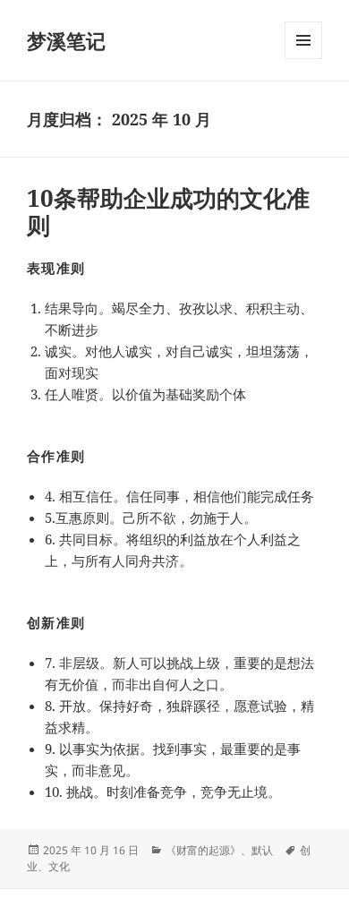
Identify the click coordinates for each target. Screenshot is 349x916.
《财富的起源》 (203, 850)
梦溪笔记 (66, 40)
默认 (262, 850)
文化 (59, 866)
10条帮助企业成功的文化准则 (168, 211)
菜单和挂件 (303, 58)
